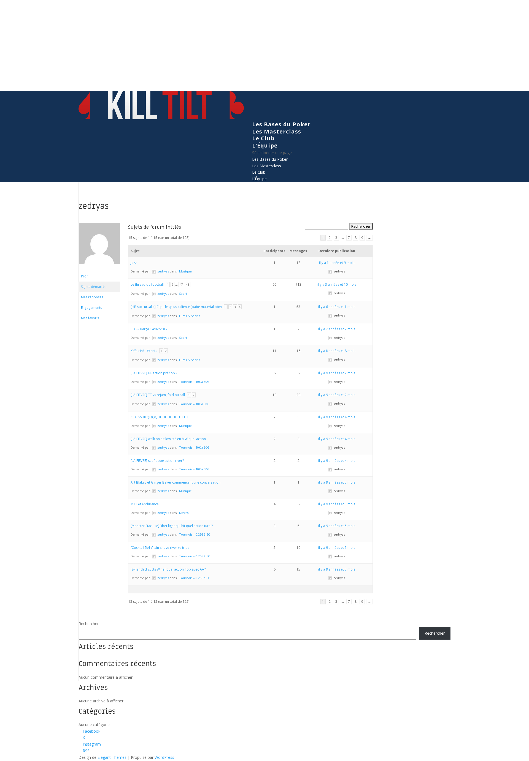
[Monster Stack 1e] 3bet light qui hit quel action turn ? (172, 525)
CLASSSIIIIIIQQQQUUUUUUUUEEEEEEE (160, 417)
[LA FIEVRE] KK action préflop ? (154, 373)
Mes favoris (90, 318)
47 (181, 285)
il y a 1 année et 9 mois (336, 262)
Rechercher (89, 623)
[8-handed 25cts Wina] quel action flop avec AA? (168, 569)
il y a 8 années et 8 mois (336, 350)
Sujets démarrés (93, 286)
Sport (183, 293)
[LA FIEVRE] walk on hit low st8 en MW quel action (168, 439)
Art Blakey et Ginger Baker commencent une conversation (175, 482)
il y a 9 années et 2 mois (336, 373)
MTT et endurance (145, 504)
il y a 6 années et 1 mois (336, 306)
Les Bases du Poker (281, 124)
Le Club (263, 138)
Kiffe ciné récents (144, 350)
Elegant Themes (112, 757)
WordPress (164, 757)
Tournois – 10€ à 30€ (194, 382)
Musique (185, 271)
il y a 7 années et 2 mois (336, 329)
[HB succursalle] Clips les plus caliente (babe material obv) (176, 306)
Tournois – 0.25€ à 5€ (194, 534)
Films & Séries (189, 316)
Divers (183, 513)
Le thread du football (147, 284)
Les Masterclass (276, 131)
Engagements (91, 307)
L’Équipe (265, 145)
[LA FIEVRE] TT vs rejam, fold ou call (158, 394)
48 (187, 285)
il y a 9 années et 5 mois (336, 482)
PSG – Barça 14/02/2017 (149, 329)
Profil (85, 276)
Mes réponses (92, 297)
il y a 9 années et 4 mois (336, 417)
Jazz (134, 262)
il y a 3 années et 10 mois (336, 284)
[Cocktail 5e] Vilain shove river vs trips (160, 547)
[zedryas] (99, 268)
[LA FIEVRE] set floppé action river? (157, 460)
